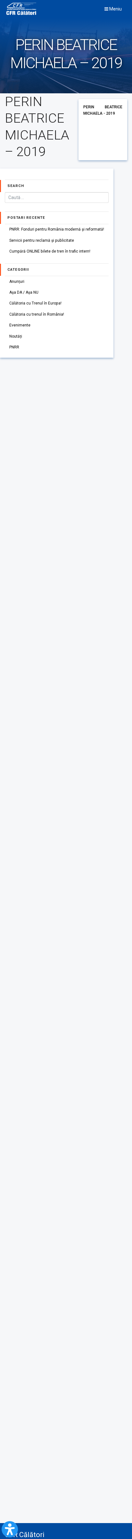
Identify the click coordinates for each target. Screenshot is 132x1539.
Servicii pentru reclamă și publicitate (41, 240)
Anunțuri (16, 281)
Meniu (115, 8)
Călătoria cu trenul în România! (36, 314)
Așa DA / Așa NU (23, 292)
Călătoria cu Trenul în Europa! (35, 303)
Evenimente (19, 325)
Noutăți (15, 336)
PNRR (14, 347)
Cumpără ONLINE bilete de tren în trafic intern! (49, 251)
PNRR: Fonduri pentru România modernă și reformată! (56, 229)
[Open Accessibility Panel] (10, 1529)
